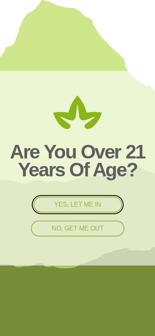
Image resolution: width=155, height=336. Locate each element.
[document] (77, 168)
